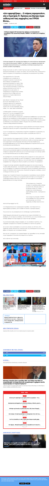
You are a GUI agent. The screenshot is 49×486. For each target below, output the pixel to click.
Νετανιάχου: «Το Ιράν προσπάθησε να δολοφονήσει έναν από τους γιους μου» (30, 8)
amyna (24, 422)
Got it (28, 483)
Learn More (22, 483)
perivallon (25, 412)
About (15, 1)
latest (24, 401)
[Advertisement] (35, 95)
